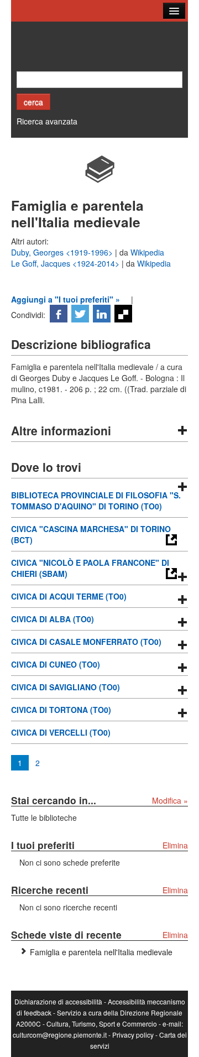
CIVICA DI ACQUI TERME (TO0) (69, 596)
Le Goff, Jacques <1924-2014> (66, 263)
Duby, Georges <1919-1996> (63, 252)
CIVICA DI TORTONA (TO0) (61, 709)
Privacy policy (133, 1034)
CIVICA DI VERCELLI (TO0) (61, 732)
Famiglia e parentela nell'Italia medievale (101, 951)
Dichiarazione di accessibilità (58, 1001)
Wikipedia (147, 252)
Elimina (175, 845)
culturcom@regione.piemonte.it (60, 1034)
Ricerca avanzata (47, 121)
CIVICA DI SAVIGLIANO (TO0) (65, 686)
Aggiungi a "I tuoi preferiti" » (65, 299)
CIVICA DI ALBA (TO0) (52, 618)
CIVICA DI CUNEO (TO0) (55, 664)
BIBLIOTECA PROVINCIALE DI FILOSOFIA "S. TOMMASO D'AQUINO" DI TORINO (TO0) (96, 501)
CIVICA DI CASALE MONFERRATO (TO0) (86, 641)
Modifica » (170, 800)
